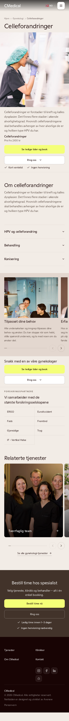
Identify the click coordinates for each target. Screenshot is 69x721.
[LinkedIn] (54, 670)
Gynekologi (18, 18)
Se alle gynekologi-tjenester (32, 553)
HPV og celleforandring (20, 231)
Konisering (11, 259)
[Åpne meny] (61, 5)
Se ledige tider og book (34, 149)
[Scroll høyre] (61, 348)
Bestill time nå (34, 603)
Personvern (10, 705)
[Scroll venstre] (52, 348)
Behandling (12, 245)
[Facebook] (46, 670)
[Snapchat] (39, 678)
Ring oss (31, 160)
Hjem (6, 18)
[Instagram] (39, 670)
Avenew (48, 699)
